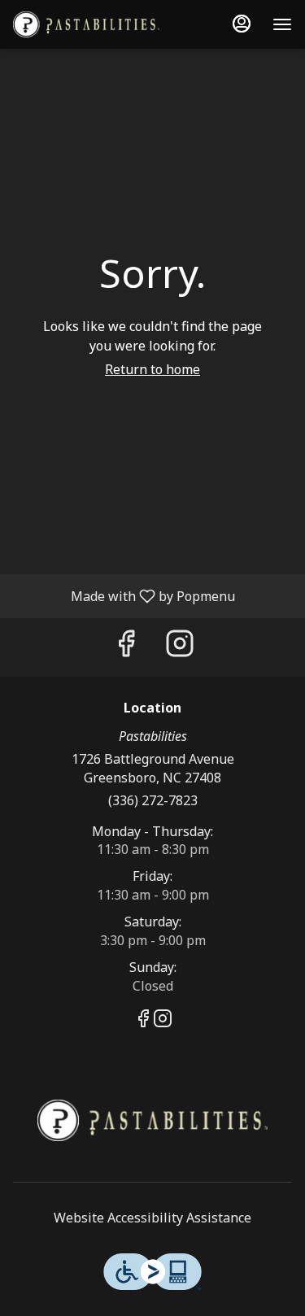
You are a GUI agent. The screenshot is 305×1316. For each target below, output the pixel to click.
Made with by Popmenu (123, 595)
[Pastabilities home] (86, 24)
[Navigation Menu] (282, 24)
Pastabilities (152, 1120)
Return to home (152, 369)
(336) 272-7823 (153, 800)
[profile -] (241, 23)
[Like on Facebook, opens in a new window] (126, 647)
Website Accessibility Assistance (152, 1218)
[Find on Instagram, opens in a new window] (179, 647)
